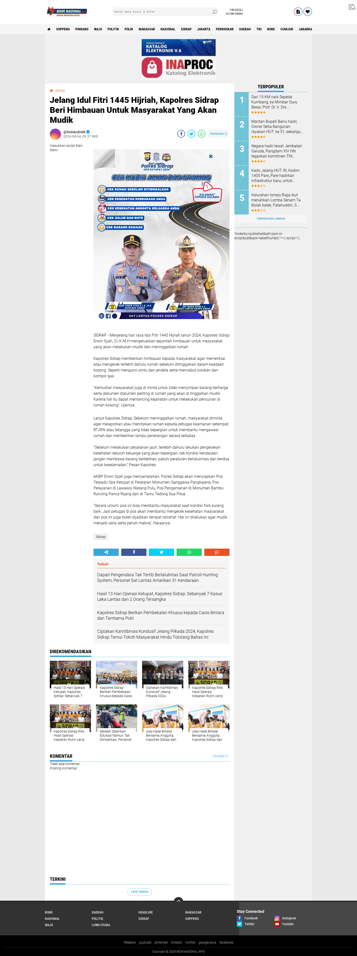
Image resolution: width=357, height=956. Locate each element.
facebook (226, 942)
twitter (191, 942)
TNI (259, 29)
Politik (113, 29)
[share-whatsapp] (201, 134)
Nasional (168, 29)
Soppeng (63, 29)
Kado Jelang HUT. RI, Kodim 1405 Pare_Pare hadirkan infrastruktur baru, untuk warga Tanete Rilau (275, 175)
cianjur (286, 29)
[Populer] (308, 12)
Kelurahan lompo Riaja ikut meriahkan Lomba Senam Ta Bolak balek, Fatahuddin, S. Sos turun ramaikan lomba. (276, 200)
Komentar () (218, 133)
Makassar (147, 29)
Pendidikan (225, 29)
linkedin (176, 942)
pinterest (161, 942)
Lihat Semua (139, 891)
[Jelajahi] (351, 6)
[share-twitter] (191, 134)
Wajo (98, 29)
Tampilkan (219, 756)
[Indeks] (298, 12)
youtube (145, 942)
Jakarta (203, 29)
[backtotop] (178, 902)
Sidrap (186, 29)
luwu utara (101, 925)
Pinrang (81, 29)
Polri (129, 29)
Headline (145, 912)
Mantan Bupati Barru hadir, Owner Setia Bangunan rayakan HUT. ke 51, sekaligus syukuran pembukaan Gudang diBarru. (277, 126)
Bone (271, 29)
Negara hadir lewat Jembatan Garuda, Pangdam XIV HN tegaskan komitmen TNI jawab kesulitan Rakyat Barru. (276, 151)
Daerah (245, 29)
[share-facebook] (181, 134)
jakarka (305, 29)
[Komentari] (217, 552)
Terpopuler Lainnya (271, 218)
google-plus (207, 942)
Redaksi (130, 942)
